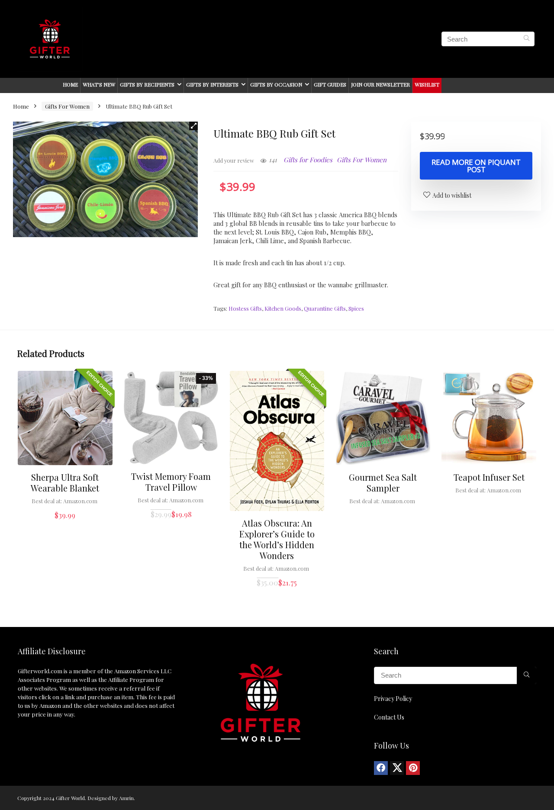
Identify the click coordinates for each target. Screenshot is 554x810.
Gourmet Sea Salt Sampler (383, 482)
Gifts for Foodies (307, 159)
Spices (356, 308)
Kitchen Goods (282, 308)
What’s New (99, 84)
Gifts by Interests (212, 84)
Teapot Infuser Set (489, 477)
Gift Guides (330, 84)
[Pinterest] (413, 768)
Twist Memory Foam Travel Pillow (171, 481)
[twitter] (397, 768)
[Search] (527, 39)
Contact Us (389, 717)
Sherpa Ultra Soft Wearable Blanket (65, 482)
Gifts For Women (67, 106)
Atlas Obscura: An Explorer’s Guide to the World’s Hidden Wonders (277, 539)
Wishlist (427, 84)
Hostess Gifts (245, 308)
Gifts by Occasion (276, 84)
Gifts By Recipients (147, 84)
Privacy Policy (393, 698)
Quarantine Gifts (325, 308)
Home (70, 84)
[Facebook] (381, 768)
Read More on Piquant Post (476, 165)
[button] (193, 126)
